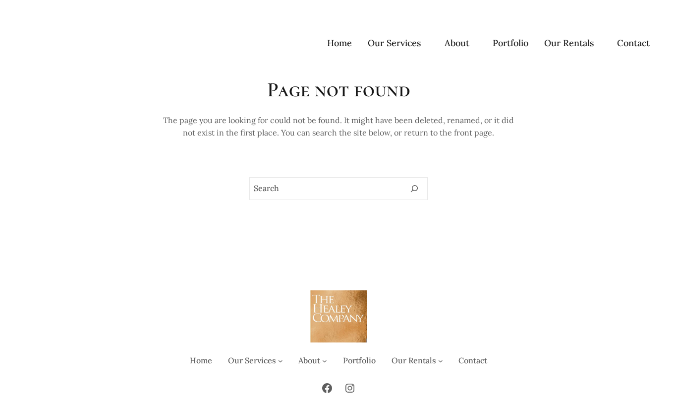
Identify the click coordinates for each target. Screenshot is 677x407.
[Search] (414, 189)
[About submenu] (474, 43)
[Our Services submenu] (426, 43)
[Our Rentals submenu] (599, 43)
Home (339, 43)
